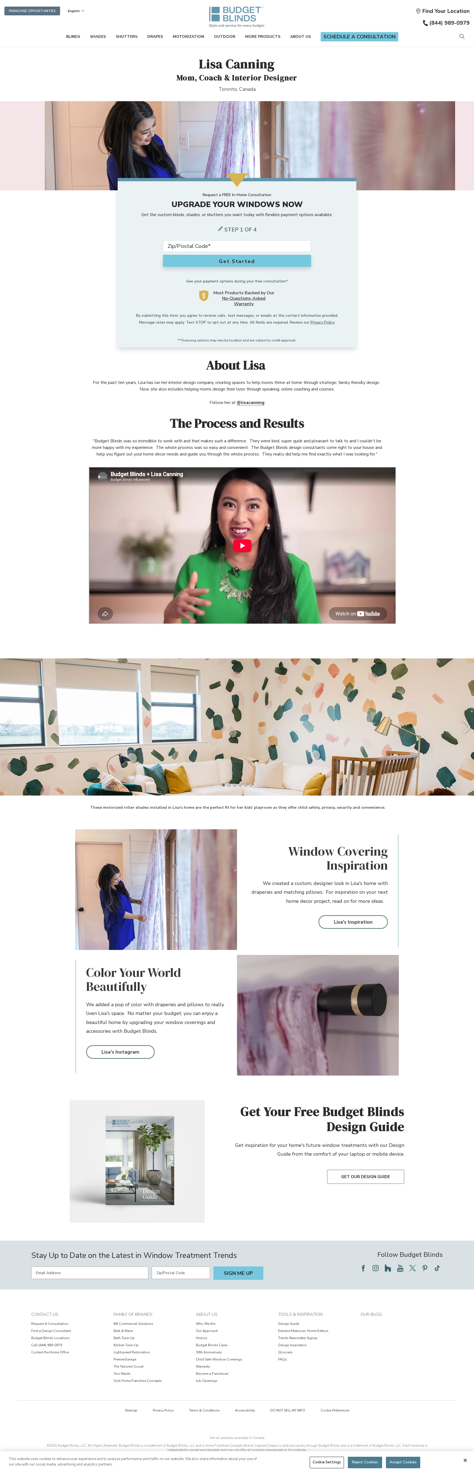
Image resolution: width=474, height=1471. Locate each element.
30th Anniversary (209, 1352)
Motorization (188, 36)
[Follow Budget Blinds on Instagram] (375, 1268)
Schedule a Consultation (359, 36)
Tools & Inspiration (300, 1314)
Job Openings (207, 1381)
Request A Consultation (49, 1324)
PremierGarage (125, 1359)
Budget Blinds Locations (50, 1338)
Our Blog (371, 1314)
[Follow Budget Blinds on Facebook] (363, 1268)
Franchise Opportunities (32, 11)
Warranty (203, 1366)
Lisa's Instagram (120, 1052)
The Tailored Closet (128, 1366)
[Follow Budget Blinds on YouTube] (400, 1268)
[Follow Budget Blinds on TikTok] (437, 1268)
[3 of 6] (234, 784)
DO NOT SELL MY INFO (287, 1410)
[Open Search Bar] (462, 37)
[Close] (465, 1460)
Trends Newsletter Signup (298, 1338)
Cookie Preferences (335, 1410)
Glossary (285, 1352)
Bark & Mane (123, 1331)
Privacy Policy (322, 322)
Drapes (155, 36)
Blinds (73, 36)
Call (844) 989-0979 (46, 1345)
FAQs (282, 1359)
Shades (98, 36)
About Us (300, 36)
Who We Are (205, 1324)
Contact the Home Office (50, 1352)
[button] (443, 11)
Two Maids (122, 1373)
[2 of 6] (228, 784)
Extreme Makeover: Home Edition (303, 1331)
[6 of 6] (250, 784)
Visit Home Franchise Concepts (138, 1381)
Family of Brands (133, 1314)
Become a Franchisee (212, 1373)
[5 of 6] (245, 784)
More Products (262, 36)
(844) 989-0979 (449, 23)
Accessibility (245, 1410)
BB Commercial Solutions (133, 1324)
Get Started (237, 261)
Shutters (126, 36)
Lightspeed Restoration (132, 1352)
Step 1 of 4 (240, 229)
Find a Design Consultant (51, 1331)
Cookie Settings (327, 1462)
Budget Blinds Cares (212, 1345)
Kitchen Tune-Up (126, 1345)
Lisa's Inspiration (353, 922)
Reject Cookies (365, 1462)
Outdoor (224, 36)
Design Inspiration (292, 1345)
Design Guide (288, 1324)
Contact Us (44, 1314)
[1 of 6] (223, 784)
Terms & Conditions (204, 1410)
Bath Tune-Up (124, 1338)
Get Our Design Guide (365, 1176)
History (201, 1338)
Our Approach (207, 1331)
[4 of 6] (239, 784)
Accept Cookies (403, 1462)
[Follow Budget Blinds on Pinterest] (424, 1268)
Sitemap (131, 1410)
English (74, 11)
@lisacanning (250, 403)
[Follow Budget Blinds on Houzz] (387, 1268)
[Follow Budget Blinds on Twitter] (412, 1268)
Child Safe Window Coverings (219, 1359)
